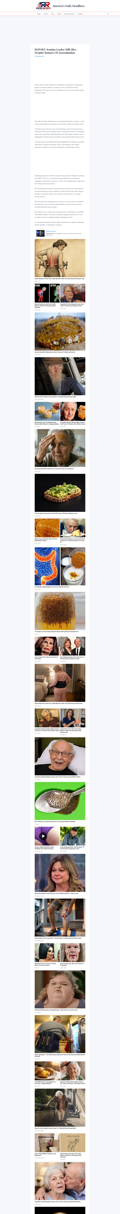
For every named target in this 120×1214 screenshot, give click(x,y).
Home (39, 14)
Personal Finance (69, 14)
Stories (59, 14)
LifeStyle (80, 14)
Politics (46, 14)
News (52, 14)
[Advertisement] (60, 32)
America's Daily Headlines (68, 6)
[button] (108, 14)
